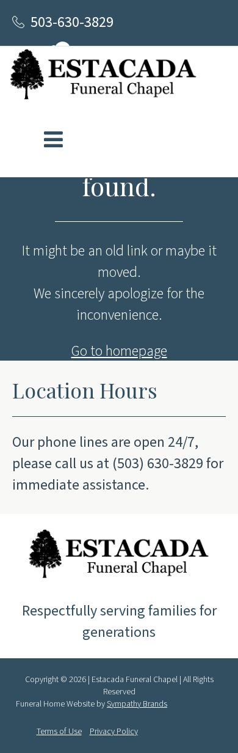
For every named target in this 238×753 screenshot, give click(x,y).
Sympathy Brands (137, 704)
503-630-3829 (72, 22)
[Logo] (103, 76)
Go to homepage (119, 351)
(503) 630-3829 (157, 463)
